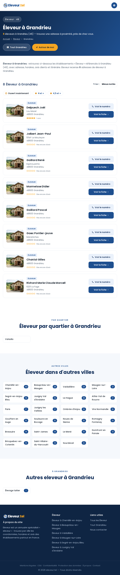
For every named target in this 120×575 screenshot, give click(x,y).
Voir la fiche (100, 114)
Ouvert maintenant (18, 93)
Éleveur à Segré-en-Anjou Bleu (68, 542)
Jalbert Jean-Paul (38, 134)
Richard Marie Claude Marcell (46, 283)
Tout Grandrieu (18, 47)
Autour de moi (46, 47)
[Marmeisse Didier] (15, 188)
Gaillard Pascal (36, 210)
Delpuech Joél (35, 107)
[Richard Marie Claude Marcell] (15, 286)
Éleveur (16, 39)
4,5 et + (57, 93)
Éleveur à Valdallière (62, 533)
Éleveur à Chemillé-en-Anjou (67, 520)
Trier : (96, 84)
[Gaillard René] (15, 163)
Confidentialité (50, 565)
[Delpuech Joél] (15, 110)
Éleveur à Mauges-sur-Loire (66, 537)
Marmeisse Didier (37, 186)
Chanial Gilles (35, 259)
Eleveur (16, 5)
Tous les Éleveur (98, 520)
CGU (39, 565)
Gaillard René (35, 160)
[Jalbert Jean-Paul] (15, 136)
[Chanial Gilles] (15, 261)
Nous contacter (98, 529)
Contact (96, 565)
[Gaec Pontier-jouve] (15, 236)
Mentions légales (28, 565)
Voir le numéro (102, 106)
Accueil (6, 39)
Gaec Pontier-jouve (39, 233)
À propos (87, 565)
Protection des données (69, 565)
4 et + (41, 93)
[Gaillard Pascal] (15, 211)
